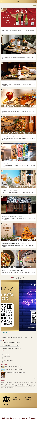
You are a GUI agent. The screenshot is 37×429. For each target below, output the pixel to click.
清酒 (3, 384)
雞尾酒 (31, 385)
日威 (20, 382)
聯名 (29, 384)
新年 (15, 382)
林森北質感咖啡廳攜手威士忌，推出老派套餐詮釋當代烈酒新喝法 (15, 372)
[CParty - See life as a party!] (18, 1)
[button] (1, 1)
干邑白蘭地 (9, 382)
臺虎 (32, 384)
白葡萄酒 (9, 384)
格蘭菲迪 (31, 382)
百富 (16, 384)
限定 (26, 385)
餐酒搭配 (2, 387)
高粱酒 (10, 387)
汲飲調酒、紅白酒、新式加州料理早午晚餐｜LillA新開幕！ (12, 270)
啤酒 (1, 382)
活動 (1, 384)
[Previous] (3, 306)
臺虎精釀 (2, 385)
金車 (24, 385)
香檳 (7, 387)
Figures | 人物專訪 (28, 397)
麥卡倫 (13, 387)
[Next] (34, 306)
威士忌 (4, 382)
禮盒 (18, 384)
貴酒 (10, 385)
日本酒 (26, 382)
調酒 (7, 385)
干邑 (6, 382)
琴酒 (6, 384)
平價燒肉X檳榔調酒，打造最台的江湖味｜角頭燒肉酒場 (12, 216)
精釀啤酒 (21, 384)
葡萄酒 (5, 385)
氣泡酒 (35, 382)
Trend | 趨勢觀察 (15, 397)
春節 (29, 382)
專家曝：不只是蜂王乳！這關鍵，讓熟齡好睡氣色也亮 (13, 366)
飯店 (33, 385)
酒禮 (22, 385)
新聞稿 (17, 382)
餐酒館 (5, 387)
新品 (12, 382)
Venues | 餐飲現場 (28, 399)
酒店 (20, 385)
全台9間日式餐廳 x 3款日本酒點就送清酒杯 (9, 29)
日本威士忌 (23, 382)
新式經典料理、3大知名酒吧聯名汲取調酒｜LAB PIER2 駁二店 (13, 190)
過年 (15, 385)
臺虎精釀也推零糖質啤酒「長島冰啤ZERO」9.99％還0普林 (14, 369)
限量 (28, 385)
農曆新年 (13, 385)
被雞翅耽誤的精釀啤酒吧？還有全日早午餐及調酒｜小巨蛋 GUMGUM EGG (15, 243)
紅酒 (27, 384)
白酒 (14, 384)
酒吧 (17, 385)
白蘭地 (12, 384)
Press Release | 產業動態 (17, 399)
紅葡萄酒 (25, 384)
